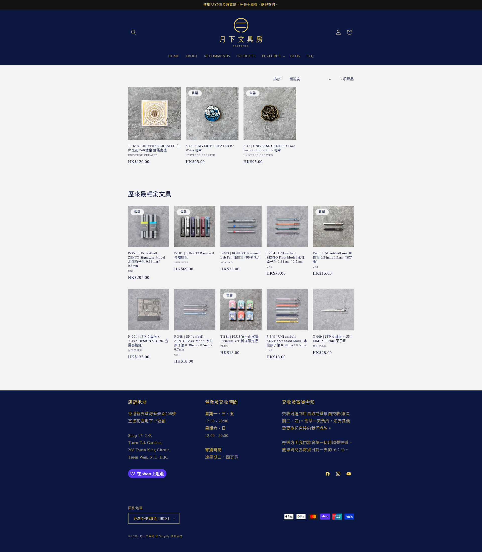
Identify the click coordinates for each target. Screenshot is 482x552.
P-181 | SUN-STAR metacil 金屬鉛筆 (194, 255)
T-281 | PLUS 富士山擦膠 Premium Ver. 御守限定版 (239, 339)
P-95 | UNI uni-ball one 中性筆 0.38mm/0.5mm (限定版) (332, 257)
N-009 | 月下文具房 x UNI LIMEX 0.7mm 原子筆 (332, 339)
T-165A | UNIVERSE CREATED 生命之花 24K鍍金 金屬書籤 (154, 148)
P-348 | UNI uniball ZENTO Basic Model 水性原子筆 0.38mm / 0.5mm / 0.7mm (193, 343)
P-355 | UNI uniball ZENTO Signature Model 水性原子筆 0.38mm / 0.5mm (146, 259)
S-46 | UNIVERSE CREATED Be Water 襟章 (210, 148)
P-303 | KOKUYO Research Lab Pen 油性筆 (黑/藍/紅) (240, 255)
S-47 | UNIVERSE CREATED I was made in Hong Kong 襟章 (269, 148)
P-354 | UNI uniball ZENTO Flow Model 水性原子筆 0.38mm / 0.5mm (286, 257)
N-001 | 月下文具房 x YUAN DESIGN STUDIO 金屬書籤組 (148, 341)
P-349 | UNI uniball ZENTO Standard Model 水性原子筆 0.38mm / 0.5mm (287, 341)
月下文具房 (147, 536)
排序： (278, 79)
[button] (133, 32)
